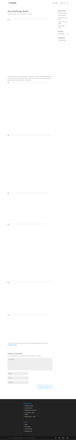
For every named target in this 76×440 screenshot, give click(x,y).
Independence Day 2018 (30, 410)
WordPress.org (28, 431)
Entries (27, 426)
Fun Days (22, 14)
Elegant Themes (18, 438)
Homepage (55, 3)
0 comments (29, 14)
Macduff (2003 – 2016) (30, 416)
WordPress (33, 438)
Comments (28, 429)
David (10, 14)
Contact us (62, 3)
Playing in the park (62, 13)
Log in (26, 424)
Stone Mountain (62, 15)
